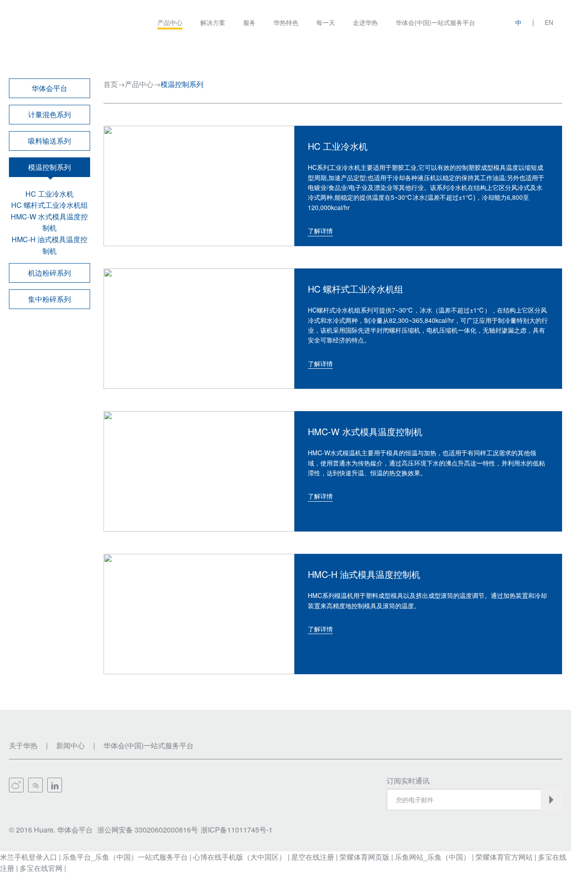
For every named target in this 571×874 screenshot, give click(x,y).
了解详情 (320, 230)
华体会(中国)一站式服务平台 (435, 22)
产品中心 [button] (169, 22)
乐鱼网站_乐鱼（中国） (432, 857)
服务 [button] (249, 22)
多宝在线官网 (41, 868)
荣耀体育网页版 (364, 857)
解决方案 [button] (212, 22)
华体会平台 (49, 88)
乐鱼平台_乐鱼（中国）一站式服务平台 (125, 857)
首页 (110, 84)
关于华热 (23, 745)
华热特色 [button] (285, 22)
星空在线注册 (312, 857)
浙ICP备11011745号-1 (237, 830)
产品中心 (139, 84)
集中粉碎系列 (49, 299)
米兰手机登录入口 (28, 857)
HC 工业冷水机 (49, 194)
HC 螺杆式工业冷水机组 (49, 205)
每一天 (325, 22)
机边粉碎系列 (49, 273)
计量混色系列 (49, 114)
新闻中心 (70, 745)
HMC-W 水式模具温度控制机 (49, 222)
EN (549, 22)
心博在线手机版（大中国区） (239, 857)
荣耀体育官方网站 (504, 857)
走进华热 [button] (365, 22)
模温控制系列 (49, 167)
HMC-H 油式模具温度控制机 (49, 245)
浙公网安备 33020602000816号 (147, 830)
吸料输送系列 (49, 141)
